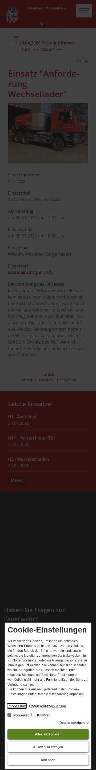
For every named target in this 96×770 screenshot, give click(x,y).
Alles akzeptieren (48, 734)
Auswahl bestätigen (48, 747)
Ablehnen (48, 760)
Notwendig (21, 715)
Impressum (16, 706)
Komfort (43, 715)
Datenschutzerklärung (47, 706)
